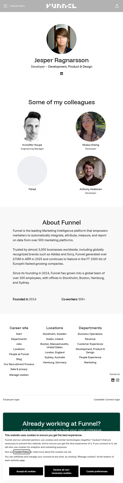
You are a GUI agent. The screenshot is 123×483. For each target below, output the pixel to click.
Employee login (11, 399)
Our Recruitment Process (19, 364)
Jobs (19, 344)
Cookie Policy (21, 451)
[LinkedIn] (61, 74)
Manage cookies (19, 374)
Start (19, 334)
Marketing (90, 362)
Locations (19, 349)
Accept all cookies (26, 471)
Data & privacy (18, 369)
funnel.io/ (115, 374)
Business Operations (90, 334)
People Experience (90, 357)
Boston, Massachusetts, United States (54, 345)
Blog (19, 359)
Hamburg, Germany (54, 362)
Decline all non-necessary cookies (61, 471)
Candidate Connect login (107, 399)
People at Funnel (19, 354)
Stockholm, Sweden (54, 334)
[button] (117, 6)
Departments (19, 339)
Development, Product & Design (70, 66)
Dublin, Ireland (54, 339)
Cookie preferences (97, 471)
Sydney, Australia (55, 357)
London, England (54, 352)
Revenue (90, 339)
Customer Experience (90, 344)
